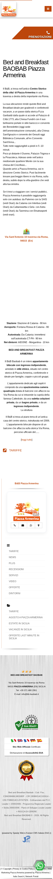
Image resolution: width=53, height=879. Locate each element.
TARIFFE (14, 450)
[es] (39, 740)
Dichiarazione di (26, 753)
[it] (13, 740)
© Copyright (6, 869)
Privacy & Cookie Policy (23, 869)
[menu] (48, 9)
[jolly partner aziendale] (26, 839)
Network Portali (31, 876)
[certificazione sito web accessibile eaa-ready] (26, 722)
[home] (8, 8)
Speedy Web (18, 833)
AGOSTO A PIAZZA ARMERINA (26, 617)
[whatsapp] (39, 865)
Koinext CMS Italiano (35, 833)
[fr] (26, 740)
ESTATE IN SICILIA (19, 623)
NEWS (12, 557)
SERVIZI (13, 575)
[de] (33, 740)
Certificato (26, 747)
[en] (20, 740)
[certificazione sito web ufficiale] (26, 770)
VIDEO (12, 581)
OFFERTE (14, 587)
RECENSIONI (16, 569)
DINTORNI (14, 593)
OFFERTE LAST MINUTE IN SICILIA (24, 637)
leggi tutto (26, 439)
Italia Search (18, 876)
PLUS (12, 563)
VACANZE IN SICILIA (20, 629)
